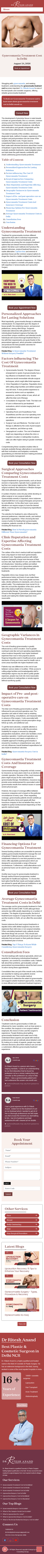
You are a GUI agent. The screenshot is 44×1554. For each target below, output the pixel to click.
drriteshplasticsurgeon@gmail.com (17, 1532)
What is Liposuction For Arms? (13, 1514)
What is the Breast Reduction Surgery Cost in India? (21, 1519)
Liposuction (20, 252)
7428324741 (9, 1529)
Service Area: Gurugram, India (15, 1535)
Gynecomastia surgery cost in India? (15, 1508)
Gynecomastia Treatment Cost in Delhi (16, 1490)
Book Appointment (42, 780)
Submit (8, 1194)
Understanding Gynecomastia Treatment (23, 165)
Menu (6, 9)
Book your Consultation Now (22, 463)
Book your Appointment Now (22, 308)
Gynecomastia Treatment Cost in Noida (16, 1487)
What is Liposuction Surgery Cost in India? (17, 1517)
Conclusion (10, 222)
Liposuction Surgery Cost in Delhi (14, 1493)
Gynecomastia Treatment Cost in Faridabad (17, 1485)
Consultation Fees (13, 219)
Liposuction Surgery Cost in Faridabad (16, 1496)
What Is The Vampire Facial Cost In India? (17, 1511)
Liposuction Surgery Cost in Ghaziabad (16, 1499)
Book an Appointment (22, 68)
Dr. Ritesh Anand (27, 88)
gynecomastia (19, 83)
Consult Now (22, 113)
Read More (22, 1405)
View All (22, 1324)
